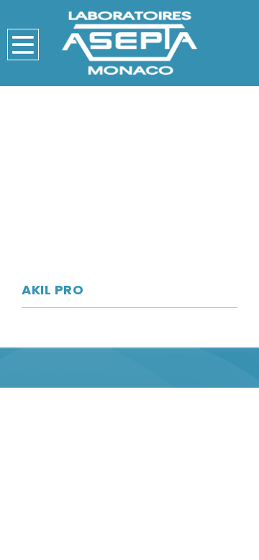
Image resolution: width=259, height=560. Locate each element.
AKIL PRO (52, 290)
